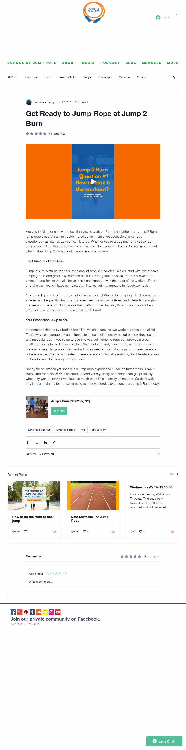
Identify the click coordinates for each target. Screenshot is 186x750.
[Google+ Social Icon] (19, 612)
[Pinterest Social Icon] (26, 612)
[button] (176, 14)
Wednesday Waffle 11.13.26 (151, 487)
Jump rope (31, 77)
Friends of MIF (66, 77)
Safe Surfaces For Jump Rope (90, 519)
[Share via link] (54, 442)
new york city (98, 429)
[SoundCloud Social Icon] (38, 612)
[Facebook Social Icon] (13, 612)
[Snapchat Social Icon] (45, 612)
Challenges (105, 77)
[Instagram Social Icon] (51, 612)
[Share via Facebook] (27, 442)
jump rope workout (39, 429)
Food (48, 77)
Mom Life (124, 77)
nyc (83, 429)
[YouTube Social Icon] (57, 612)
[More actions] (158, 102)
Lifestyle (86, 77)
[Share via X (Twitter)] (36, 442)
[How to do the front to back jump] (34, 495)
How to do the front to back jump (33, 519)
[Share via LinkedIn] (45, 442)
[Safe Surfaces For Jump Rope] (93, 495)
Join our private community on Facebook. (56, 619)
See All (174, 474)
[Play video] (93, 181)
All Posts (12, 77)
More (140, 77)
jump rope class (65, 429)
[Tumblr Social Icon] (32, 612)
